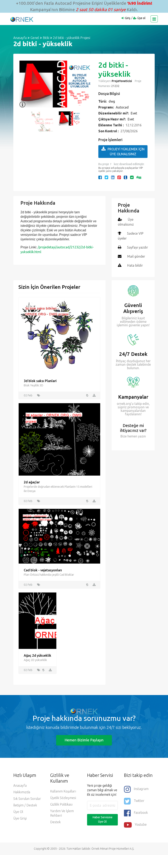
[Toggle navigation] (154, 18)
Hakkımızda (21, 792)
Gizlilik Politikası (61, 804)
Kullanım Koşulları (63, 791)
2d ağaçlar (32, 482)
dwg (112, 101)
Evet (134, 113)
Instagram (141, 789)
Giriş (127, 18)
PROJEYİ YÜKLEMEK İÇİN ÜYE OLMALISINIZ (126, 151)
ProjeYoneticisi (122, 81)
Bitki (46, 38)
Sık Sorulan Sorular (27, 798)
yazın (141, 436)
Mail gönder (136, 256)
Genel (35, 38)
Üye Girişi (20, 818)
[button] (24, 84)
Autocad (122, 107)
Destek (55, 822)
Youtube (141, 824)
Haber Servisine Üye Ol (102, 819)
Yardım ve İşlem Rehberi (62, 813)
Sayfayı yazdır (137, 247)
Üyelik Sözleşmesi (63, 798)
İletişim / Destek (25, 805)
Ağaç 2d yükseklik (37, 655)
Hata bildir (135, 265)
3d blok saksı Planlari (40, 381)
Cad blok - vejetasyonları (43, 570)
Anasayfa (20, 38)
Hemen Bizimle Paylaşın (84, 740)
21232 (115, 86)
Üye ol (141, 18)
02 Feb (28, 395)
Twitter (139, 800)
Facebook (141, 812)
